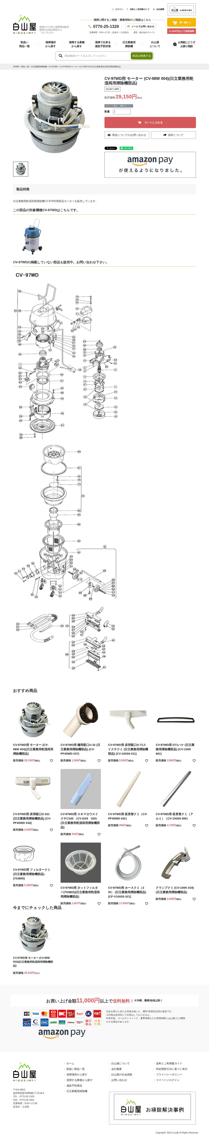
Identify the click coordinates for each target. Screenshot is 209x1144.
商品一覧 (25, 66)
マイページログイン (168, 1080)
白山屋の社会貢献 (121, 1074)
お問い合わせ (119, 1080)
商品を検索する (142, 55)
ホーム (70, 1063)
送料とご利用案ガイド (169, 1063)
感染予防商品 (74, 1085)
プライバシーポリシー (169, 1074)
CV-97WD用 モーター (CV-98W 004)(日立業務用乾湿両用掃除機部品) (33, 961)
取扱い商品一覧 (75, 1069)
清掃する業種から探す (79, 1080)
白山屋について (120, 1063)
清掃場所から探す (76, 1074)
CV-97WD (53, 66)
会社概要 (116, 1069)
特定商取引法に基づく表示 (171, 1069)
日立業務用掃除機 (39, 66)
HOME (16, 66)
